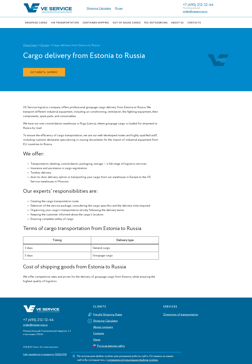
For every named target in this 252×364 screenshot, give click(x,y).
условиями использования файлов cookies (132, 360)
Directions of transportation (180, 314)
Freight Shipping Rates (107, 314)
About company (103, 327)
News (96, 339)
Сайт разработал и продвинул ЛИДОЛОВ (45, 354)
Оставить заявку (44, 72)
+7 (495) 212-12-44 (198, 5)
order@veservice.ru (195, 11)
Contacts (98, 333)
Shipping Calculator (99, 8)
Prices (119, 8)
